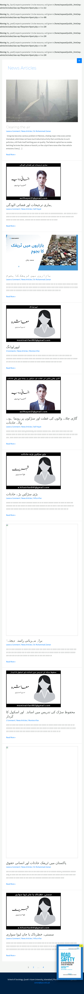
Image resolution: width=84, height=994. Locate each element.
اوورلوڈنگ (13, 347)
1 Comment (10, 720)
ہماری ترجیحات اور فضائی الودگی (29, 205)
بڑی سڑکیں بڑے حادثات (22, 494)
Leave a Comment (13, 131)
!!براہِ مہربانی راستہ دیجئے (24, 641)
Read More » (11, 154)
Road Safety (10, 60)
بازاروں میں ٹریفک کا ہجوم (28, 275)
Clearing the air (18, 127)
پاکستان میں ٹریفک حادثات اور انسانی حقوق (36, 863)
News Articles (26, 131)
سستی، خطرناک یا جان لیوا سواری (30, 934)
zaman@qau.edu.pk (42, 982)
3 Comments (11, 351)
